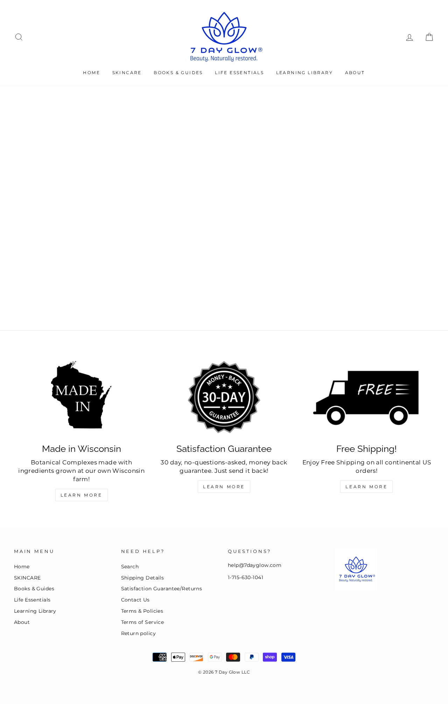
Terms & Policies (142, 611)
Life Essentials (239, 72)
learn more (366, 486)
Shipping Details (142, 578)
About (355, 72)
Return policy (138, 633)
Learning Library (304, 72)
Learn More (82, 495)
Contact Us (135, 600)
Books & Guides (178, 72)
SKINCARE (127, 72)
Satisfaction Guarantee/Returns (161, 588)
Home (91, 72)
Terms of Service (142, 622)
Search (130, 566)
